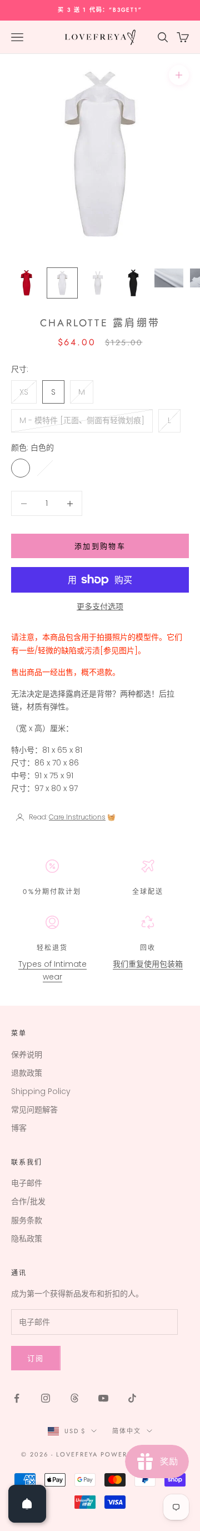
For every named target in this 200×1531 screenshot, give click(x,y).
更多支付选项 (100, 606)
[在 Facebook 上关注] (16, 1398)
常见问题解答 (34, 1109)
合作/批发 (28, 1201)
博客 (19, 1128)
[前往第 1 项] (26, 283)
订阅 (35, 1358)
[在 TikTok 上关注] (132, 1398)
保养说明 (26, 1054)
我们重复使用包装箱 (148, 964)
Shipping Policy (41, 1091)
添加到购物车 (100, 546)
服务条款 (26, 1220)
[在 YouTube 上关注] (103, 1398)
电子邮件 (26, 1183)
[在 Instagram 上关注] (45, 1398)
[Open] (27, 1504)
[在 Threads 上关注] (74, 1398)
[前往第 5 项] (168, 278)
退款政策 (26, 1072)
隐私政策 (26, 1238)
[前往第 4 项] (133, 283)
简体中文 (126, 1430)
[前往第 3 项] (97, 283)
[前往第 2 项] (62, 283)
